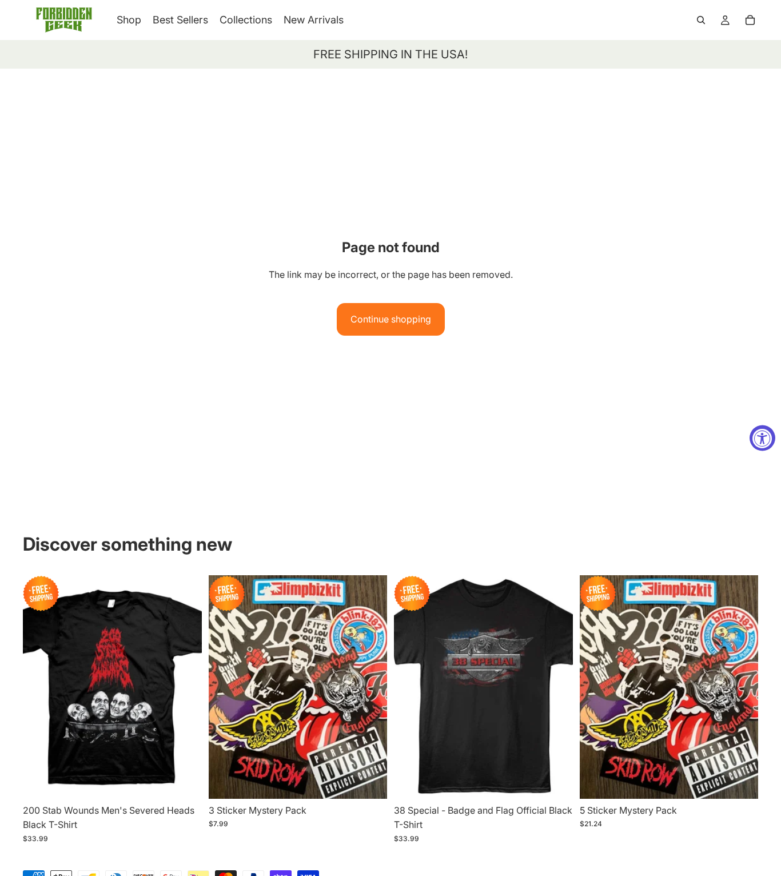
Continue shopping (390, 319)
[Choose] (184, 781)
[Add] (369, 781)
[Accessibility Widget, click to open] (762, 438)
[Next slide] (185, 686)
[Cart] (750, 20)
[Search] (701, 20)
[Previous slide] (40, 686)
